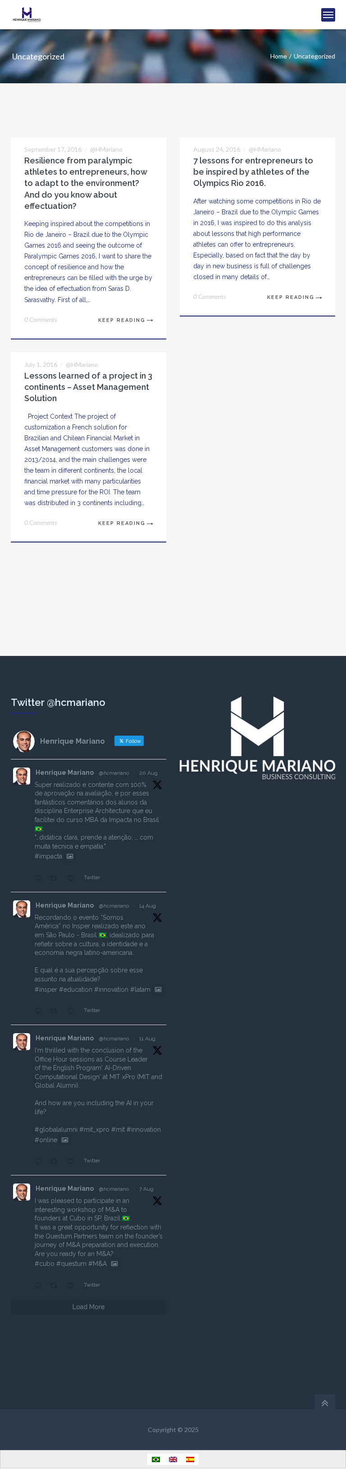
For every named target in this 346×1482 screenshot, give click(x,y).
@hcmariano (114, 773)
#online (46, 1139)
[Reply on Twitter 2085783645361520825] (40, 1286)
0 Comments (40, 319)
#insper (46, 989)
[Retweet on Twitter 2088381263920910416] (56, 1011)
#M (93, 1264)
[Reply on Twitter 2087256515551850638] (40, 1162)
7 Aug (146, 1189)
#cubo (45, 1264)
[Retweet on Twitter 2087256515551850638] (56, 1162)
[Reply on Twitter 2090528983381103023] (40, 878)
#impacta (48, 856)
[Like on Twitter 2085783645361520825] (73, 1286)
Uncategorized (314, 56)
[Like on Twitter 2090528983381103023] (73, 878)
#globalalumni (56, 1129)
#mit (118, 1129)
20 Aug (148, 773)
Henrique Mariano (65, 772)
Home (278, 56)
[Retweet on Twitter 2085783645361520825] (56, 1286)
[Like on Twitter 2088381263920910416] (73, 1011)
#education (75, 989)
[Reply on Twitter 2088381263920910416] (40, 1011)
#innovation (111, 989)
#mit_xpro (94, 1129)
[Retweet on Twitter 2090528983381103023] (56, 878)
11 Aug (147, 1038)
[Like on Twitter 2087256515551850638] (73, 1162)
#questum (71, 1264)
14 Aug (147, 906)
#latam (140, 989)
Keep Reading (122, 320)
